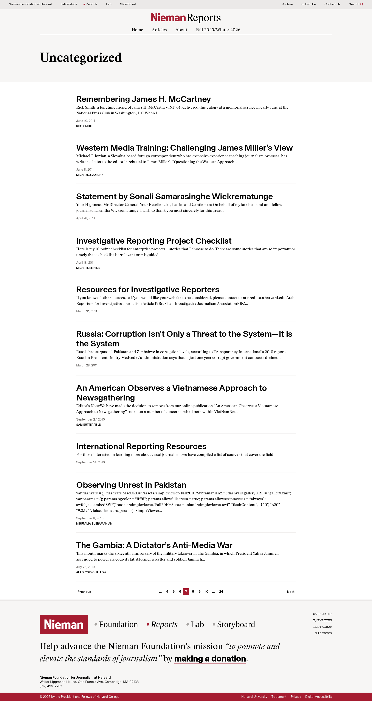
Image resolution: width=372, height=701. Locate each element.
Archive (287, 4)
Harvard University (254, 697)
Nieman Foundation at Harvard (30, 4)
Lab (109, 4)
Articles (159, 30)
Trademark (279, 697)
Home (137, 30)
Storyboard (128, 4)
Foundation (118, 624)
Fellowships (69, 4)
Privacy (296, 697)
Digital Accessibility (318, 697)
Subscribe (308, 4)
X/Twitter (322, 620)
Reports (92, 4)
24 (220, 591)
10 (206, 591)
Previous (84, 592)
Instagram (322, 626)
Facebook (323, 633)
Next (290, 592)
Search (354, 4)
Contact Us (332, 4)
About (181, 30)
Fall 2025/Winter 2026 (218, 30)
